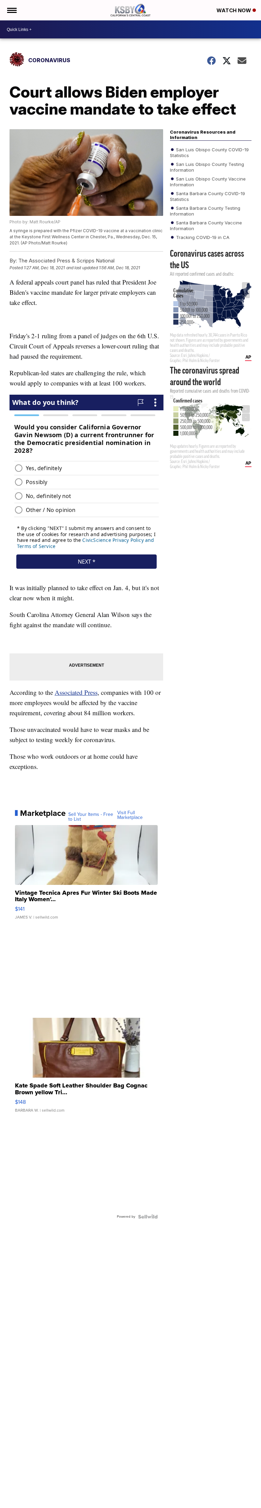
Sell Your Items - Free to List (90, 817)
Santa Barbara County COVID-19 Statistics (207, 196)
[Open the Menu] (11, 10)
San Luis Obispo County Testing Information (207, 166)
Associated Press (76, 692)
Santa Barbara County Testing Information (205, 210)
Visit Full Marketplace (130, 815)
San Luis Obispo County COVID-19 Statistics (209, 152)
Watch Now (234, 10)
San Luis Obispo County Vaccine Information (208, 181)
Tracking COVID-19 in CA (202, 237)
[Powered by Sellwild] (148, 1216)
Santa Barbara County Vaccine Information (206, 225)
